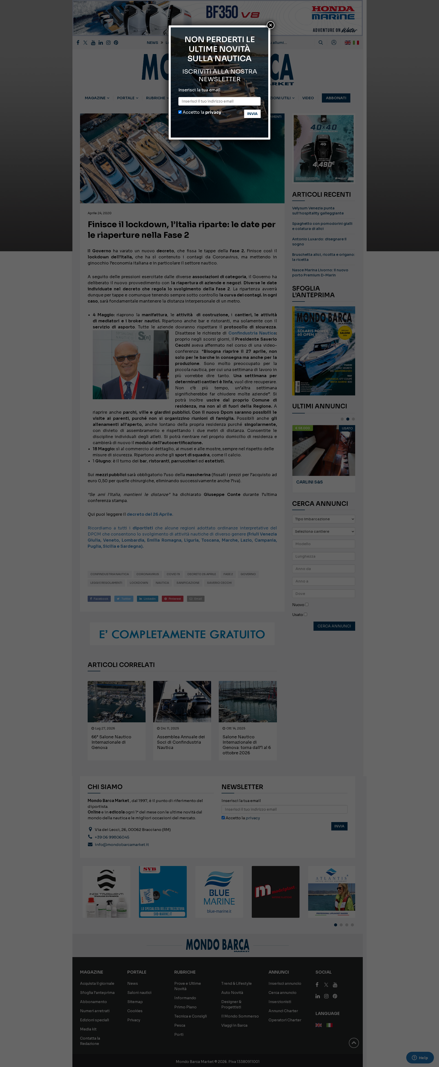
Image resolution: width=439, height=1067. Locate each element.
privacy (213, 112)
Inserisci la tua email (199, 90)
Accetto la (201, 112)
